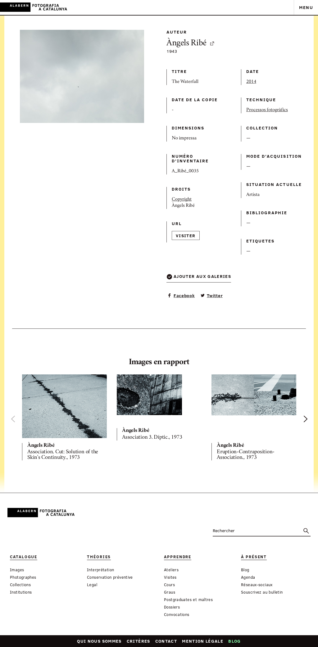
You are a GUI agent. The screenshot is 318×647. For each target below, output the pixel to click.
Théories (99, 556)
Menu (306, 7)
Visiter (186, 235)
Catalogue (23, 556)
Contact (166, 641)
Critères (138, 641)
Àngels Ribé (186, 44)
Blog (234, 641)
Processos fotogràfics (267, 110)
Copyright (182, 199)
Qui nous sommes (99, 641)
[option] (64, 418)
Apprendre (177, 556)
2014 (251, 82)
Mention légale (202, 641)
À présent (254, 556)
